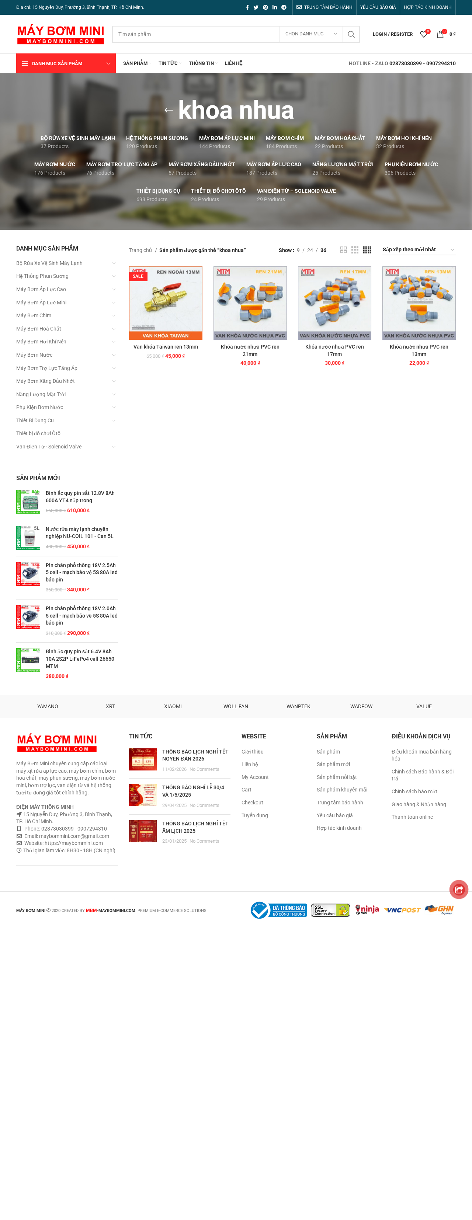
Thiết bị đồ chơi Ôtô (38, 433)
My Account (255, 777)
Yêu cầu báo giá (335, 815)
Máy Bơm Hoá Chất (38, 329)
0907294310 (441, 63)
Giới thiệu (253, 752)
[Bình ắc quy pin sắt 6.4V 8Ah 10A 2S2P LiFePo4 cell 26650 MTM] (28, 664)
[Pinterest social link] (265, 7)
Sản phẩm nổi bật (337, 777)
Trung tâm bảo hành (340, 802)
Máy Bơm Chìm (33, 315)
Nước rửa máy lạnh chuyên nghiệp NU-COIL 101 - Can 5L (80, 532)
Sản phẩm (328, 752)
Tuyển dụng (255, 815)
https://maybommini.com (73, 843)
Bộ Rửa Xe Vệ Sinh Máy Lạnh (49, 263)
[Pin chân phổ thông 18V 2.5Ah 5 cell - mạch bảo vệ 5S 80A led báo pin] (28, 578)
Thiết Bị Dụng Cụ (35, 420)
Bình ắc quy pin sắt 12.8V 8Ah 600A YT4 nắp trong (80, 496)
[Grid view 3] (354, 250)
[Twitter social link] (256, 7)
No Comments (204, 769)
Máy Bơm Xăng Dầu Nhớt (45, 381)
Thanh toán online (412, 817)
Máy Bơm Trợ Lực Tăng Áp (46, 368)
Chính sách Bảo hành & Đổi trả (423, 775)
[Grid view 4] (367, 250)
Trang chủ (141, 250)
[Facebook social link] (247, 7)
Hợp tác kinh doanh (339, 828)
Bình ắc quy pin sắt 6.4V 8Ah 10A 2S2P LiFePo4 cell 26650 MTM (80, 659)
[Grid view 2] (343, 250)
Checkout (252, 802)
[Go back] (169, 110)
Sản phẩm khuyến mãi (342, 790)
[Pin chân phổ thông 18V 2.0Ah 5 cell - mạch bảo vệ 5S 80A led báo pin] (28, 621)
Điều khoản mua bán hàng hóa (422, 755)
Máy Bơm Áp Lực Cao (41, 289)
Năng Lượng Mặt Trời (41, 394)
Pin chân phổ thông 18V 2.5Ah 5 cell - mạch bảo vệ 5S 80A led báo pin (82, 572)
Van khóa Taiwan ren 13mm (165, 347)
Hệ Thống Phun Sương (42, 276)
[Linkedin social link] (274, 7)
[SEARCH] (351, 34)
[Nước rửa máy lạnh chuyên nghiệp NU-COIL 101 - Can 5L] (28, 538)
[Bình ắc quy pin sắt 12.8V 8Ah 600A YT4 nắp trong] (28, 502)
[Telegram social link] (284, 7)
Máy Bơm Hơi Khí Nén (41, 342)
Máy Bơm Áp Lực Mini (41, 302)
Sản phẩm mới (333, 764)
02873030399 (405, 63)
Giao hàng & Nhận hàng (419, 804)
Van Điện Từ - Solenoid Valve (48, 447)
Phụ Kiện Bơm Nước (39, 407)
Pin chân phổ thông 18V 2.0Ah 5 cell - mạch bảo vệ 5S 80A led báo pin (82, 615)
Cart (246, 790)
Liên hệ (250, 764)
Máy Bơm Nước (34, 355)
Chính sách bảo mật (414, 791)
